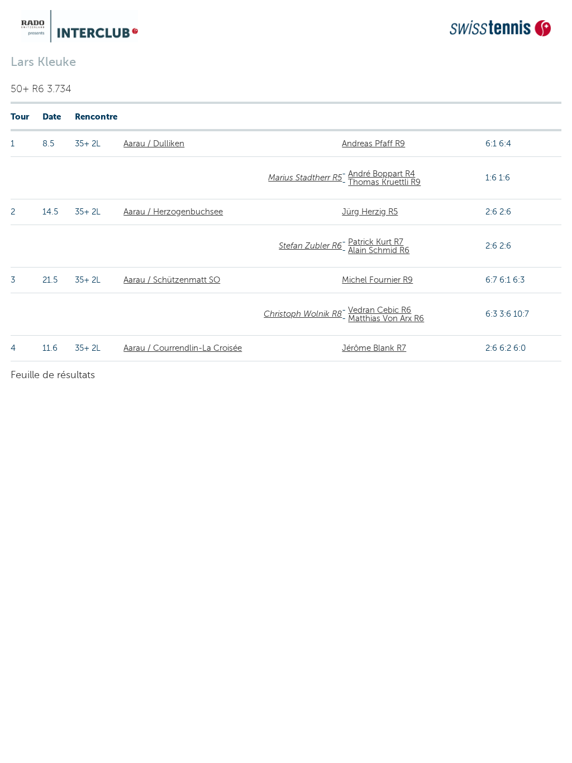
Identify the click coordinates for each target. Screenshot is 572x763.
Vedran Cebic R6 (379, 310)
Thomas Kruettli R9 (384, 182)
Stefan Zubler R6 (310, 245)
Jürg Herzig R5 (370, 211)
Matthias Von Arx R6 (386, 318)
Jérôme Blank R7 (374, 348)
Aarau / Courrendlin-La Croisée (182, 348)
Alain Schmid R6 (378, 250)
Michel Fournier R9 (377, 279)
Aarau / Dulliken (153, 143)
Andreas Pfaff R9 (373, 143)
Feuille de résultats (53, 374)
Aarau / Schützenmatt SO (171, 279)
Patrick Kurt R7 (375, 241)
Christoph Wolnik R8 (303, 313)
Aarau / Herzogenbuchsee (173, 211)
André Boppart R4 (381, 173)
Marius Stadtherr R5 (305, 177)
